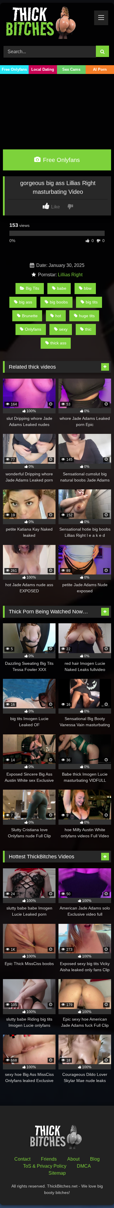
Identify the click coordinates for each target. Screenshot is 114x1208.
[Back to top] (95, 1190)
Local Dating (42, 69)
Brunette (30, 315)
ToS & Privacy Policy (44, 1166)
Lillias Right (70, 274)
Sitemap (57, 1173)
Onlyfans (33, 329)
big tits (92, 302)
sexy (63, 329)
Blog (95, 1159)
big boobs (59, 302)
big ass (25, 302)
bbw (87, 288)
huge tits (87, 315)
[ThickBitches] (47, 23)
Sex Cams (71, 69)
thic (88, 329)
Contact (22, 1159)
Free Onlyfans (14, 69)
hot (58, 315)
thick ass (58, 343)
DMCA (84, 1166)
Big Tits (32, 288)
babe (61, 288)
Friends (49, 1159)
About (73, 1159)
